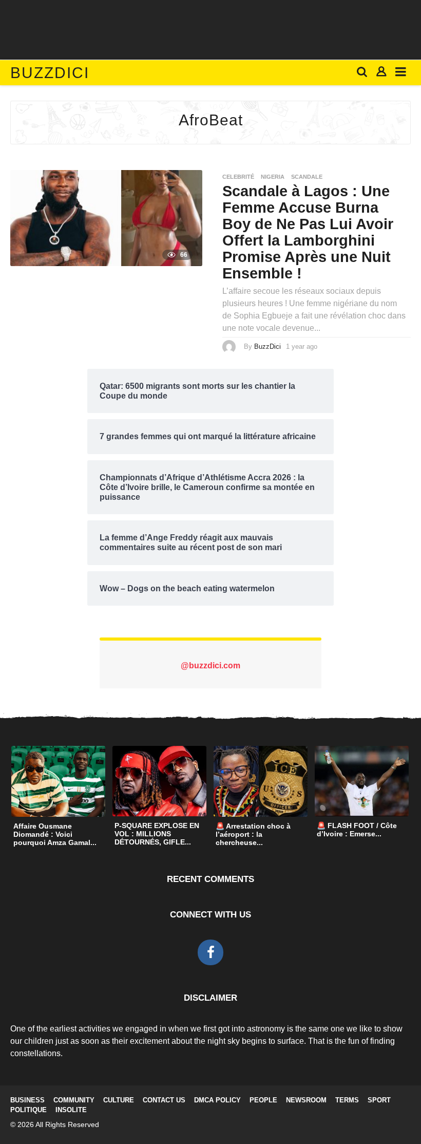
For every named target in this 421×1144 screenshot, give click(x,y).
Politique (28, 1110)
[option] (58, 798)
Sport (379, 1100)
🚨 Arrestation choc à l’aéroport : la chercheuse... (253, 834)
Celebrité (238, 177)
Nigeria (272, 177)
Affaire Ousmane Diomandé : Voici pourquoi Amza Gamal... (55, 834)
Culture (118, 1100)
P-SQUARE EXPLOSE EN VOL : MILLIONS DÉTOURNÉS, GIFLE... (156, 833)
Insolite (71, 1110)
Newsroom (306, 1100)
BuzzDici (49, 73)
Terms (347, 1100)
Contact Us (164, 1100)
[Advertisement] (210, 28)
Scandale (306, 177)
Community (73, 1100)
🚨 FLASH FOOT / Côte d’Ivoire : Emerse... (357, 829)
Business (27, 1100)
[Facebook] (210, 952)
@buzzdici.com (210, 665)
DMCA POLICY (217, 1100)
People (263, 1100)
